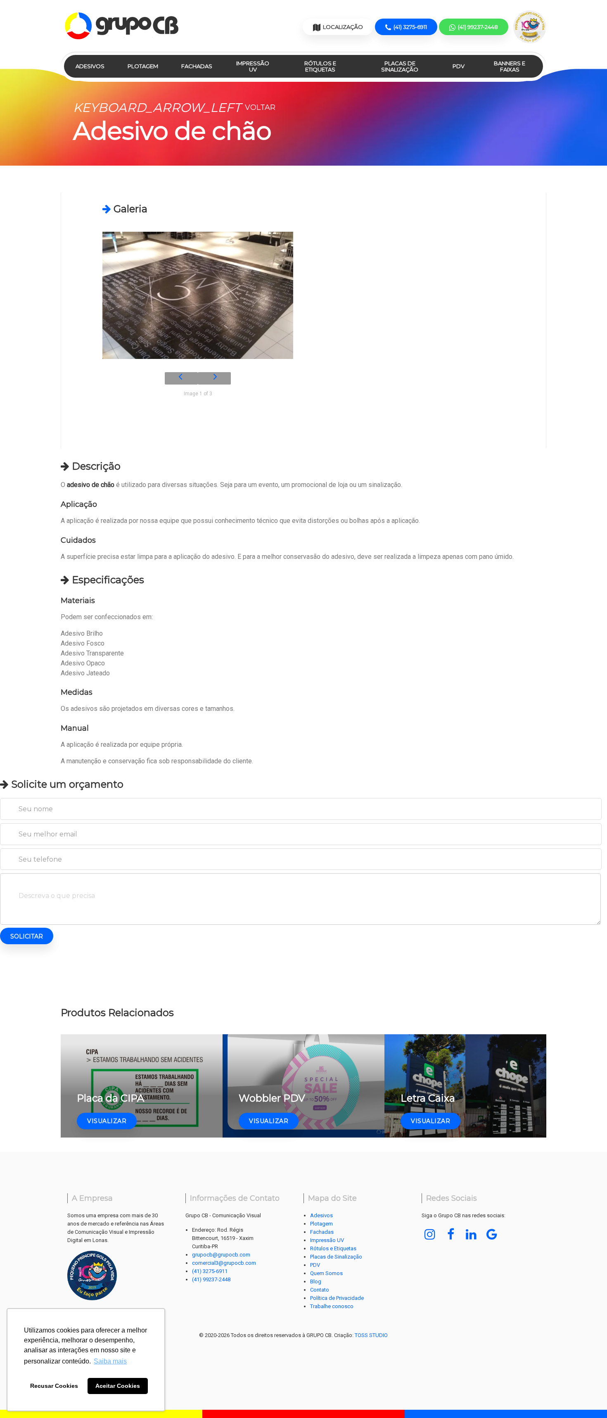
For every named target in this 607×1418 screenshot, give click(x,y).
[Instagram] (430, 1234)
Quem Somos (326, 1273)
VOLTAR (174, 107)
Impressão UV (252, 66)
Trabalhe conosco (331, 1306)
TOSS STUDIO (371, 1335)
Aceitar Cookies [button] (117, 1385)
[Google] (492, 1234)
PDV (459, 66)
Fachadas (196, 66)
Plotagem (143, 66)
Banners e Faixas (509, 66)
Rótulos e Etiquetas (320, 66)
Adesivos (90, 66)
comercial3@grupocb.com (224, 1263)
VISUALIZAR (106, 1121)
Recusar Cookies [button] (54, 1385)
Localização (342, 27)
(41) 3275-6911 (210, 1271)
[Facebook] (450, 1234)
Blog (315, 1281)
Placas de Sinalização (399, 66)
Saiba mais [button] (110, 1361)
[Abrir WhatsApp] (585, 1396)
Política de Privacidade (337, 1298)
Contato (319, 1290)
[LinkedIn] (471, 1234)
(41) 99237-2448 (211, 1279)
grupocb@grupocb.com (221, 1255)
